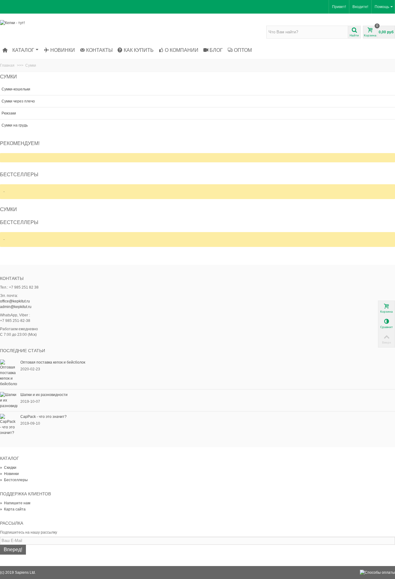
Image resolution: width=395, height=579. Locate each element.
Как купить (139, 50)
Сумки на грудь (15, 125)
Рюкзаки (9, 113)
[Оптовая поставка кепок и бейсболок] (8, 373)
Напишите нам (15, 503)
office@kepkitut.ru (15, 301)
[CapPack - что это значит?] (8, 424)
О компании (181, 50)
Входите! (360, 7)
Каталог (23, 50)
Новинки (62, 50)
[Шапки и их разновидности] (8, 400)
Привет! (339, 7)
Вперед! (13, 549)
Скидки (8, 467)
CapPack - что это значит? (43, 416)
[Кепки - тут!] (12, 22)
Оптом (243, 50)
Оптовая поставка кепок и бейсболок (52, 362)
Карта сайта (13, 509)
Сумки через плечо (18, 101)
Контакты (99, 50)
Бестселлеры (19, 174)
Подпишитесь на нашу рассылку (28, 532)
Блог (216, 50)
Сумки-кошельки (16, 89)
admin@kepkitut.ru (15, 307)
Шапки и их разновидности (44, 395)
